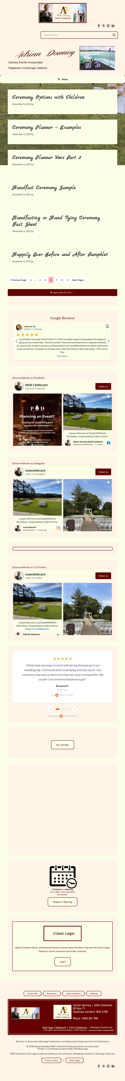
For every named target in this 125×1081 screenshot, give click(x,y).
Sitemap (94, 993)
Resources (52, 993)
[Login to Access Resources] (62, 940)
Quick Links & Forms (62, 292)
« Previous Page (18, 280)
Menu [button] (65, 79)
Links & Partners (73, 993)
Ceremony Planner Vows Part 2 (46, 157)
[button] (63, 341)
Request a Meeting (62, 901)
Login (63, 961)
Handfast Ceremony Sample (44, 187)
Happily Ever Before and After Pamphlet (60, 254)
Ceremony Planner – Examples (46, 127)
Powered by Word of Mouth (62, 716)
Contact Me (32, 993)
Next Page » (78, 280)
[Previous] (50, 709)
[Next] (75, 709)
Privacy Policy (51, 1060)
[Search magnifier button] (114, 35)
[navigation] (16, 341)
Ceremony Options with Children (48, 97)
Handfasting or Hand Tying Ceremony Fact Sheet (56, 221)
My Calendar (62, 744)
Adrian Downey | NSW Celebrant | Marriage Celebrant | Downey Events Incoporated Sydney (63, 13)
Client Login (74, 1060)
